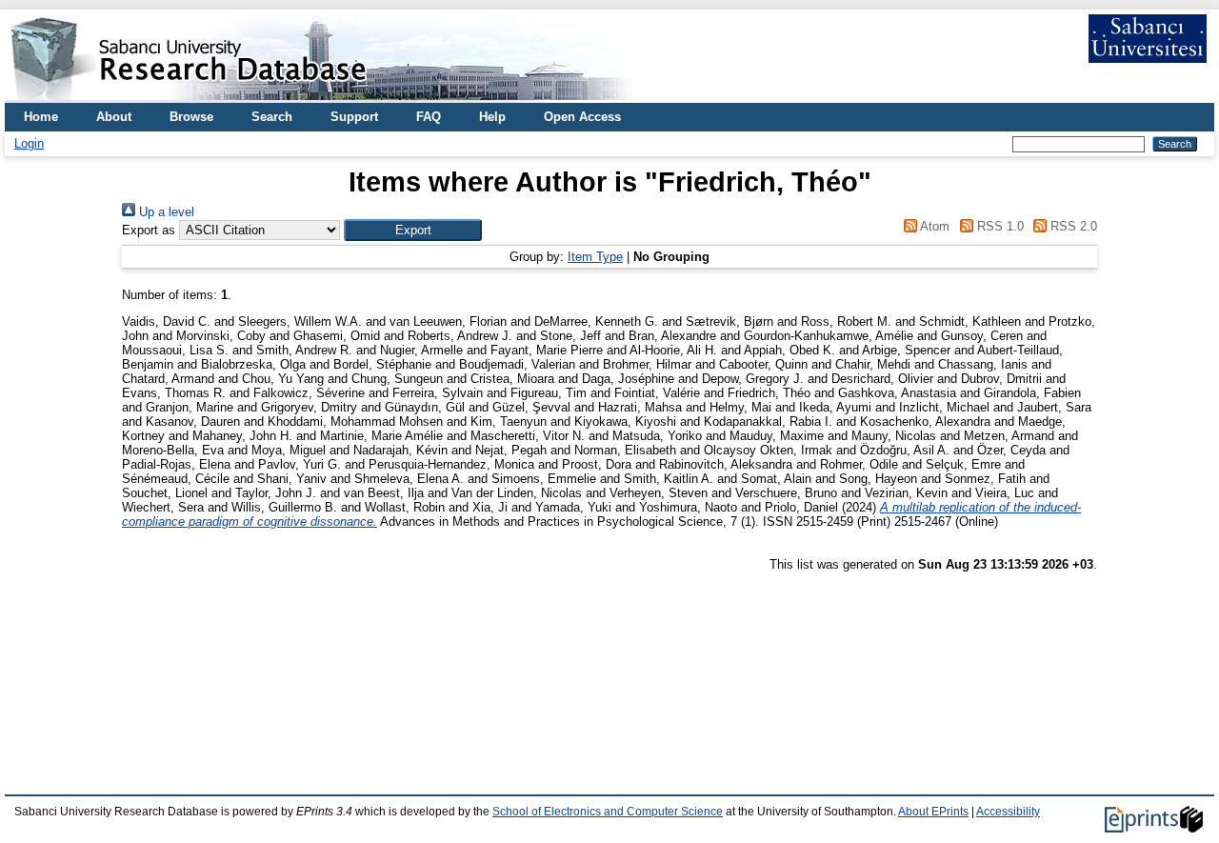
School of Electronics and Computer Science (607, 811)
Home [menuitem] (41, 117)
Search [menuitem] (271, 117)
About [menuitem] (113, 117)
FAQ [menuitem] (428, 117)
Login (29, 143)
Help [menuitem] (492, 117)
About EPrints (933, 811)
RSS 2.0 (1072, 226)
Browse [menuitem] (191, 117)
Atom (933, 226)
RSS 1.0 (998, 226)
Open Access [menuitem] (582, 117)
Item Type (595, 257)
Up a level (164, 212)
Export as (148, 230)
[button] (413, 230)
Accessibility (1008, 811)
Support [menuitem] (354, 117)
